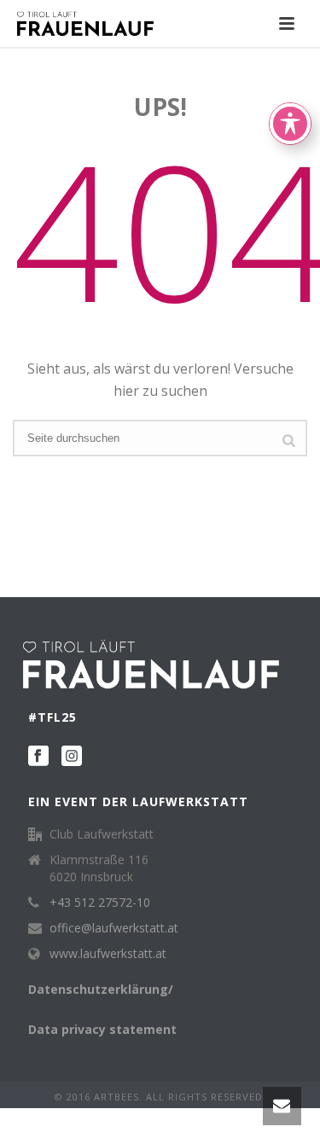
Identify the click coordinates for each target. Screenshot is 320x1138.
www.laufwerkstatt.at (107, 953)
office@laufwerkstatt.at (113, 928)
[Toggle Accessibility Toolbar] (290, 123)
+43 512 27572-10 (99, 902)
